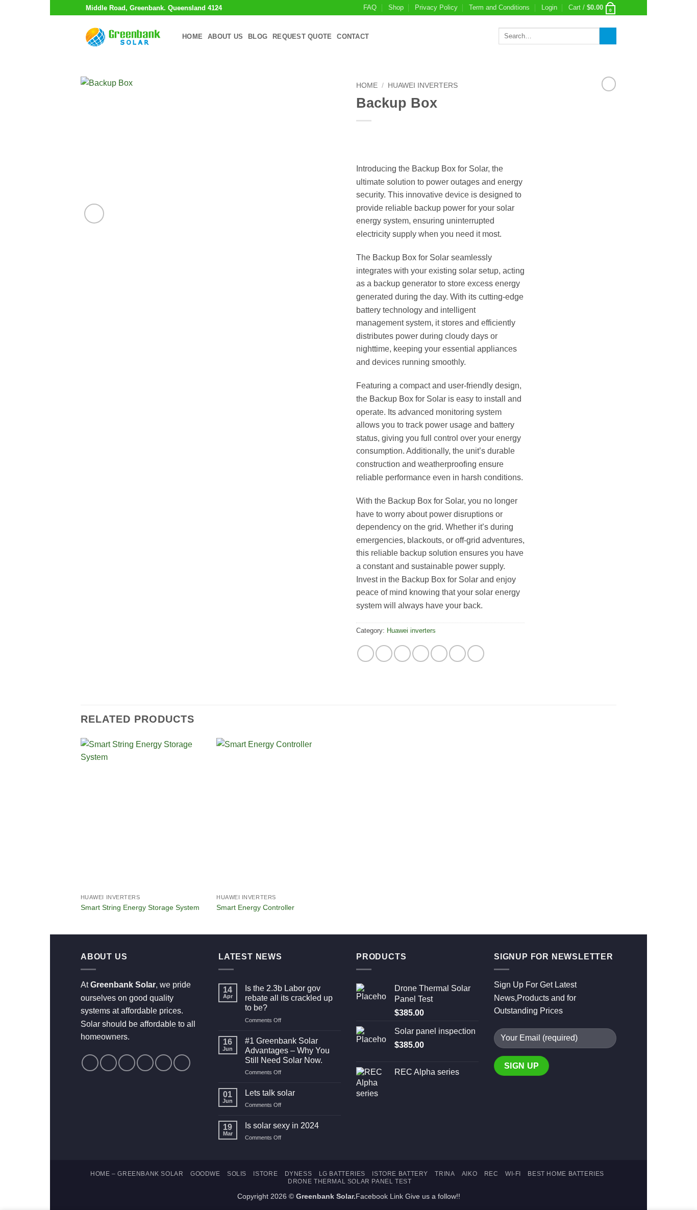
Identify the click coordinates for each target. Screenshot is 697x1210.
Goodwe (205, 1173)
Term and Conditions (499, 7)
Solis (236, 1173)
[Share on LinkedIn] (457, 653)
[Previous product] (609, 84)
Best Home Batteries (566, 1173)
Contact (353, 36)
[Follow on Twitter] (126, 1062)
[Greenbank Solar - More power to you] (124, 36)
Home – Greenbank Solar (136, 1173)
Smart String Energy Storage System (140, 907)
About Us (225, 36)
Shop (396, 7)
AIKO (469, 1173)
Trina (445, 1173)
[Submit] (608, 36)
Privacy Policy (436, 7)
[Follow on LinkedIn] (181, 1062)
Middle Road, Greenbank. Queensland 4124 (154, 8)
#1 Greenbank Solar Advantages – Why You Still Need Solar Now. (287, 1050)
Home (192, 36)
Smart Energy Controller (255, 907)
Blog (257, 36)
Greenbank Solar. (326, 1196)
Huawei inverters (423, 85)
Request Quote (302, 36)
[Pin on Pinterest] (439, 653)
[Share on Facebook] (365, 653)
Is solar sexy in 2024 (282, 1125)
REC (491, 1173)
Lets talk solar (270, 1093)
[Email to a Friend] (420, 653)
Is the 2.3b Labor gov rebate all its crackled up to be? (289, 998)
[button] (549, 7)
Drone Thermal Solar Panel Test (349, 1181)
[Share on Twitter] (402, 653)
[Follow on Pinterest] (163, 1062)
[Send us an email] (145, 1062)
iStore (265, 1173)
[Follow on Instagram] (108, 1062)
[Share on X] (384, 653)
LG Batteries (342, 1173)
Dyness (298, 1173)
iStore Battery (400, 1173)
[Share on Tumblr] (475, 653)
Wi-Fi (513, 1173)
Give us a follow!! (432, 1196)
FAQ (370, 7)
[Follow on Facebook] (90, 1062)
